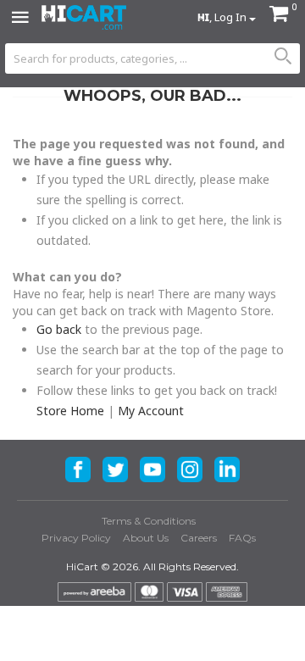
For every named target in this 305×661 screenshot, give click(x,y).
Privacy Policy (76, 537)
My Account (151, 411)
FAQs (242, 537)
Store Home (70, 411)
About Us (146, 537)
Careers (198, 537)
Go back (58, 329)
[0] (278, 16)
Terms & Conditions (149, 520)
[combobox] (152, 58)
